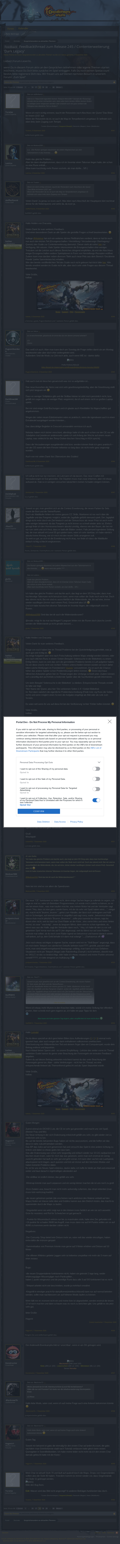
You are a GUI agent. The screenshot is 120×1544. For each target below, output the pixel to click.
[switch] (96, 769)
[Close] (110, 722)
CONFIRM (39, 811)
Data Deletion (43, 822)
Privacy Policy (76, 822)
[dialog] (60, 772)
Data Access (60, 822)
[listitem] (60, 762)
